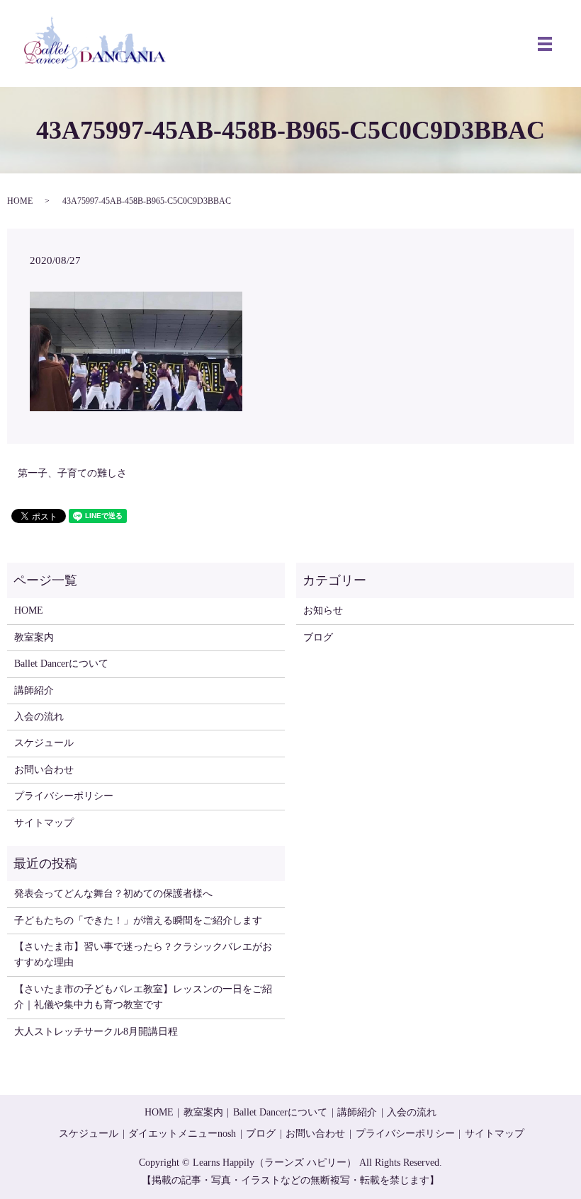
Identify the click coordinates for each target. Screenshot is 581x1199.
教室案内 (34, 637)
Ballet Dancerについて (61, 663)
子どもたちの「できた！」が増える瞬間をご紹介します (138, 920)
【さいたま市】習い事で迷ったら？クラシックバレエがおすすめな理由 (143, 954)
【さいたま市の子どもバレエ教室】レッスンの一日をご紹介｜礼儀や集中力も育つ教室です (143, 997)
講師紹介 (34, 690)
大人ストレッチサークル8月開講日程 (96, 1031)
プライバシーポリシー (63, 796)
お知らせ (323, 610)
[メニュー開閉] (545, 44)
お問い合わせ (44, 769)
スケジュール (44, 743)
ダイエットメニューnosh (182, 1133)
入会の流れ (39, 716)
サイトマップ (44, 823)
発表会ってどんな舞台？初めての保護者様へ (113, 893)
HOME (20, 201)
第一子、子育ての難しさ (72, 473)
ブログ (318, 637)
